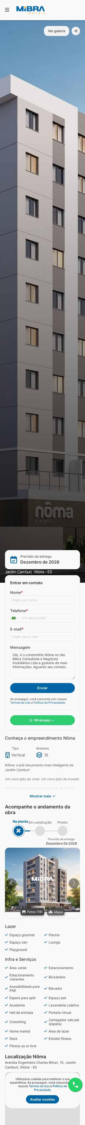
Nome (16, 592)
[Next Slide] (74, 883)
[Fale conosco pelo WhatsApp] (75, 1085)
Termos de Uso (20, 702)
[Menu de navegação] (7, 10)
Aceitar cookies (42, 1099)
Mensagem (20, 647)
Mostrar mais (40, 796)
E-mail (17, 629)
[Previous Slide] (11, 883)
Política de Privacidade (49, 702)
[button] (42, 880)
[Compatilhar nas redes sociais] (76, 31)
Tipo (15, 748)
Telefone (19, 610)
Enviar (42, 688)
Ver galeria (56, 31)
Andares (42, 748)
